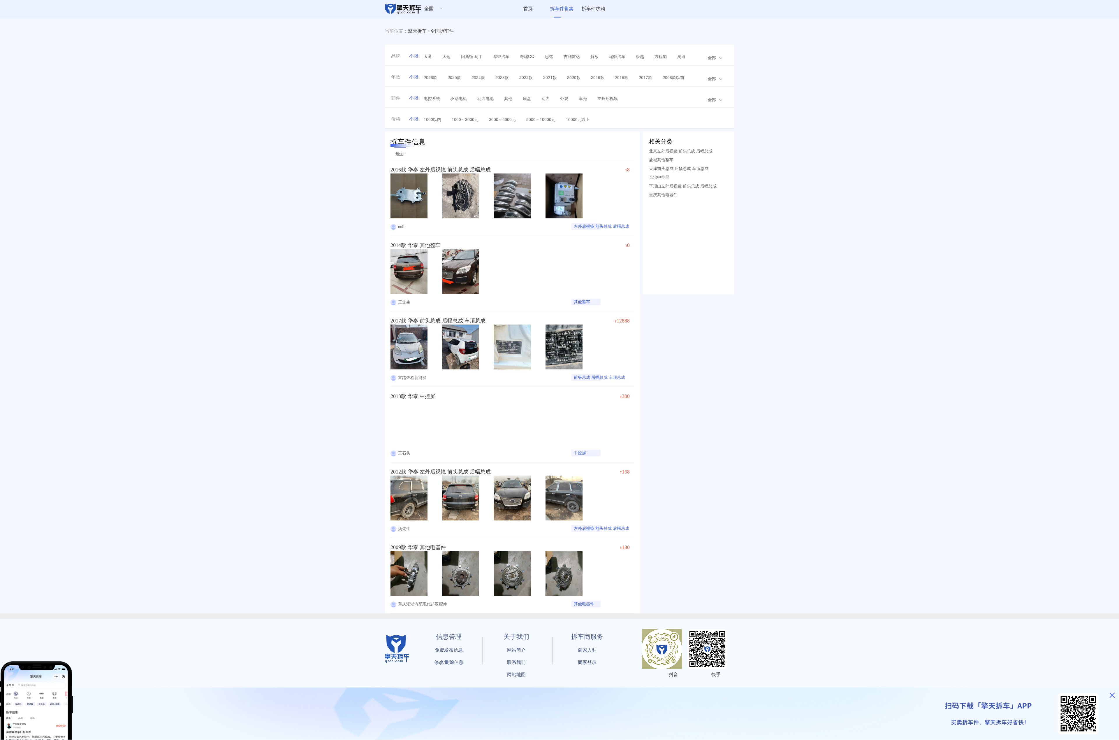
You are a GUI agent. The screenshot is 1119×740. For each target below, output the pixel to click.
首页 (528, 8)
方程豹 (660, 56)
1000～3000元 (465, 119)
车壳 (583, 98)
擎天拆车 (417, 31)
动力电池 (485, 98)
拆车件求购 (593, 8)
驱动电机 (459, 98)
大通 (428, 56)
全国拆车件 (442, 31)
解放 (594, 56)
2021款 (550, 77)
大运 (446, 56)
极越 (640, 56)
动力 (545, 98)
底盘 (527, 98)
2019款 (597, 77)
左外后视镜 (607, 98)
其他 (508, 98)
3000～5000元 (502, 119)
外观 (564, 98)
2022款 (526, 77)
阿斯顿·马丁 (472, 56)
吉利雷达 (572, 56)
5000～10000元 (540, 119)
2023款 (502, 77)
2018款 (621, 77)
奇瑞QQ (527, 56)
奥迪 (681, 56)
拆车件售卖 (561, 8)
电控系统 (432, 98)
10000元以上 (578, 119)
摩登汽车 (501, 56)
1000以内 (432, 119)
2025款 (454, 77)
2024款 (478, 77)
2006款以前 (673, 77)
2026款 (430, 77)
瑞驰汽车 (617, 56)
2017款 (645, 77)
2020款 (573, 77)
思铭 (549, 56)
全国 (429, 8)
